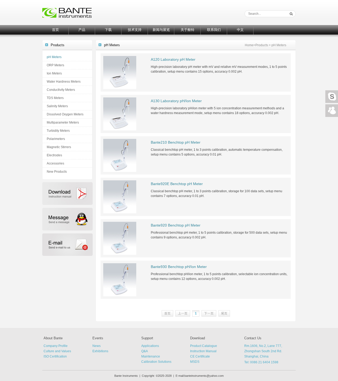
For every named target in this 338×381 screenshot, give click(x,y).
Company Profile (56, 346)
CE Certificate (200, 356)
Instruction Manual (203, 351)
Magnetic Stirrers (59, 147)
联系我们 (214, 30)
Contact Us (252, 338)
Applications (150, 346)
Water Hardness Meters (64, 81)
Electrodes (54, 155)
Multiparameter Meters (63, 122)
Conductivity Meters (61, 90)
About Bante (53, 338)
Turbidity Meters (58, 131)
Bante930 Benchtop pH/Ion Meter (179, 267)
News (96, 346)
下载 (108, 30)
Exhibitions (100, 351)
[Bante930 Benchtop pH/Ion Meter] (119, 279)
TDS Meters (55, 98)
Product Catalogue (203, 346)
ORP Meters (55, 65)
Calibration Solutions (156, 362)
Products (261, 45)
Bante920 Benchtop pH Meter (175, 225)
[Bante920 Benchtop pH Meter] (119, 238)
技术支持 (135, 30)
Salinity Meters (57, 106)
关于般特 (187, 30)
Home (249, 45)
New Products (57, 171)
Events (97, 338)
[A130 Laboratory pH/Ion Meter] (119, 114)
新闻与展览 (161, 30)
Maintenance (150, 356)
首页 (55, 30)
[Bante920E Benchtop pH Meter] (119, 197)
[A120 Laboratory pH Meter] (119, 72)
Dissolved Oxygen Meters (65, 114)
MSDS (194, 362)
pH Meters (54, 57)
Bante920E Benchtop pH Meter (177, 184)
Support (147, 338)
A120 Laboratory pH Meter (173, 59)
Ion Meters (54, 73)
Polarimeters (56, 139)
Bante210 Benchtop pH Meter (175, 142)
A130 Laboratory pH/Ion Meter (176, 101)
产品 (81, 30)
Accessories (55, 163)
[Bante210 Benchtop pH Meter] (119, 155)
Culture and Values (57, 351)
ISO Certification (55, 356)
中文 (240, 30)
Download (197, 338)
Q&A (144, 351)
